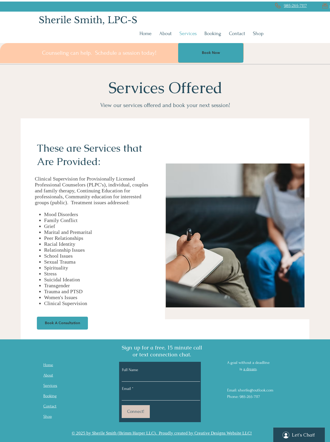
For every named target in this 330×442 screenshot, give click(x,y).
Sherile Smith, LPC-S (88, 20)
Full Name (130, 370)
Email (126, 389)
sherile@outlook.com (255, 390)
